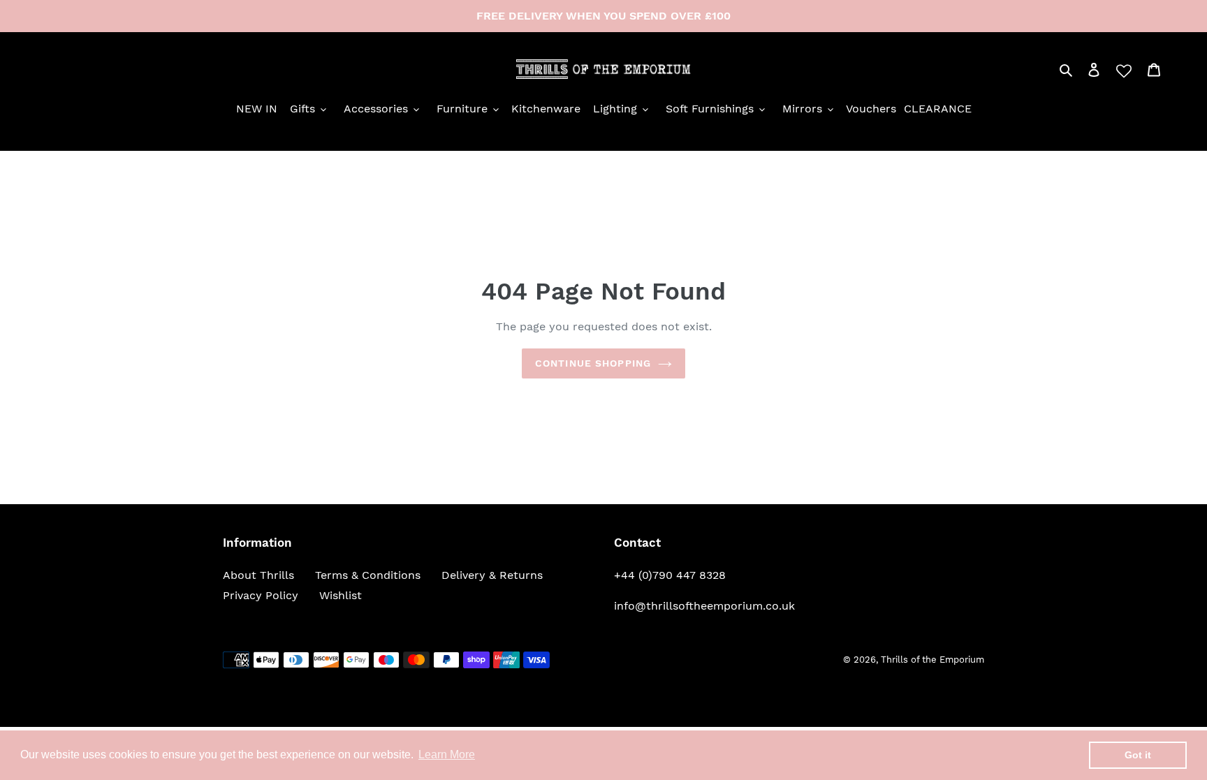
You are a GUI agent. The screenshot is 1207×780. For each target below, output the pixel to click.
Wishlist (340, 595)
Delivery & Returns (492, 575)
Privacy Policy (260, 595)
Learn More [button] (446, 754)
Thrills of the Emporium (932, 659)
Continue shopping (593, 363)
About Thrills (258, 575)
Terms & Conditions (367, 575)
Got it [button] (1138, 754)
